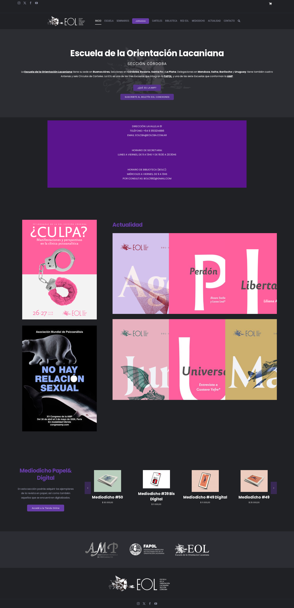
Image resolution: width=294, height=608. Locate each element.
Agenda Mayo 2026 (265, 372)
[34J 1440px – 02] (59, 221)
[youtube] (36, 3)
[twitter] (24, 3)
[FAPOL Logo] (147, 544)
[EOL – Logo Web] (66, 17)
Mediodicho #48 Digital (205, 498)
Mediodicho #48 (254, 498)
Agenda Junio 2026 (152, 372)
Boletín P (208, 283)
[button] (88, 488)
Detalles (108, 486)
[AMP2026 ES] (59, 326)
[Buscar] (239, 21)
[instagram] (19, 3)
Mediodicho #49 (156, 498)
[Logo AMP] (102, 541)
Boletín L (265, 286)
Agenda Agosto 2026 (152, 286)
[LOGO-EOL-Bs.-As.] (192, 543)
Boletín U (208, 372)
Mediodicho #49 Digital (108, 498)
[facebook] (30, 3)
